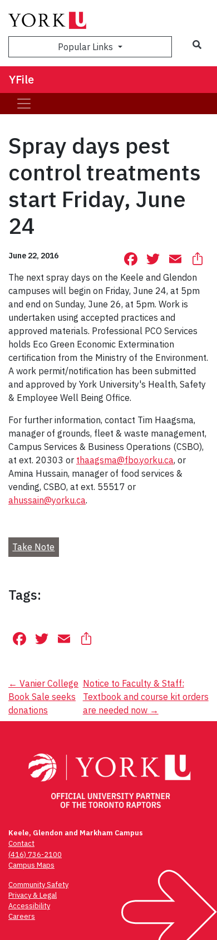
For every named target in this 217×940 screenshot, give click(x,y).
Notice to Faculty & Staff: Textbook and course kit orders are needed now (146, 697)
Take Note (33, 546)
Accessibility (29, 905)
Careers (21, 916)
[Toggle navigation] (24, 103)
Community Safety (38, 884)
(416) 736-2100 (35, 854)
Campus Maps (31, 865)
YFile (21, 79)
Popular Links (86, 46)
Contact (21, 843)
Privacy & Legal (32, 895)
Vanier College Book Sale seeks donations (43, 697)
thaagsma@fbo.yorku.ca (125, 460)
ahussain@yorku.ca (47, 500)
